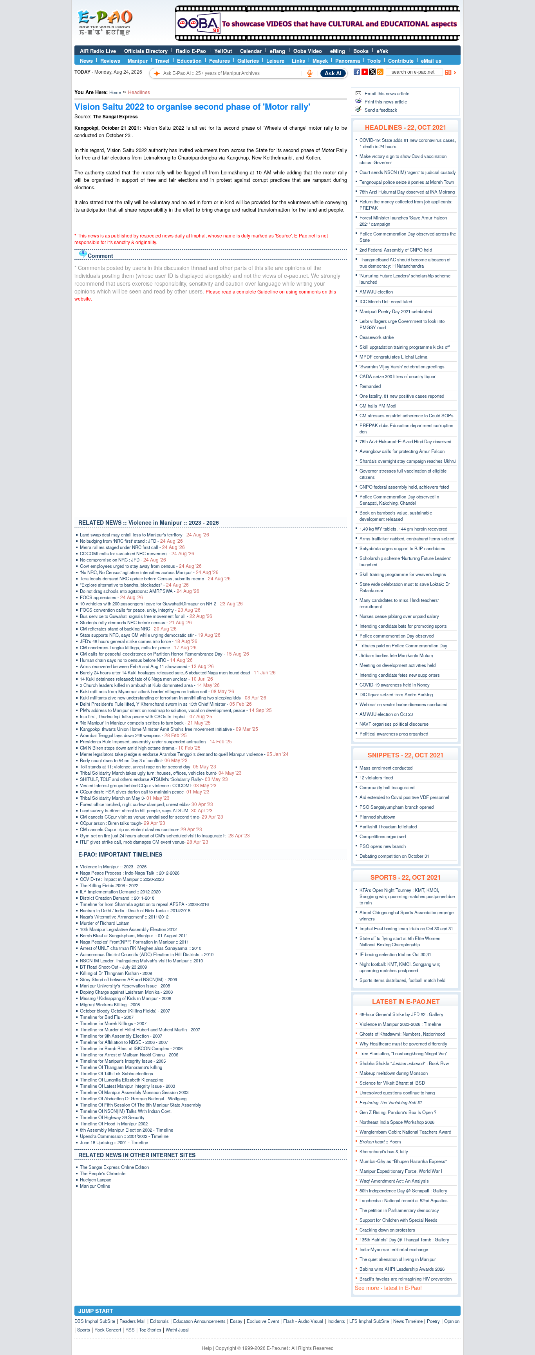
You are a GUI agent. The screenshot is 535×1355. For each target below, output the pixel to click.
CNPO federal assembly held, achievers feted (404, 487)
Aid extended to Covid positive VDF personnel (404, 797)
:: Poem (380, 1141)
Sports (83, 1329)
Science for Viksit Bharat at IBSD (392, 1083)
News (86, 60)
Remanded (370, 386)
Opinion (451, 1321)
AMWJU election (376, 291)
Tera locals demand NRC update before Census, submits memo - (155, 578)
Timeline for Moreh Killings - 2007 (113, 1023)
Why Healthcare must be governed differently (403, 1043)
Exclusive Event (263, 1321)
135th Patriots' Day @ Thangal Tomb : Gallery (404, 1239)
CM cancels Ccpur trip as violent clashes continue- (141, 829)
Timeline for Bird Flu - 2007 (107, 1017)
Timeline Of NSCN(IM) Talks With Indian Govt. (126, 1111)
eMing (337, 50)
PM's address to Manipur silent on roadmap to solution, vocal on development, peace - (176, 710)
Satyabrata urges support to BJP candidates (402, 548)
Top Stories (150, 1329)
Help (207, 1347)
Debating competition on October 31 (394, 856)
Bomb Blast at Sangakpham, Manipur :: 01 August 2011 (134, 935)
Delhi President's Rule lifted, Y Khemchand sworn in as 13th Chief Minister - (166, 704)
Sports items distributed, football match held (402, 980)
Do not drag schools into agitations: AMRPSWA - (139, 591)
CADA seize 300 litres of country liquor (398, 376)
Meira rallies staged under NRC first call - (132, 547)
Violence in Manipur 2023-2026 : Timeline (400, 1024)
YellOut (223, 50)
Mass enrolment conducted (386, 767)
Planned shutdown (377, 816)
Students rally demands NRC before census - (136, 622)
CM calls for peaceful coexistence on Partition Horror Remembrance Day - (164, 653)
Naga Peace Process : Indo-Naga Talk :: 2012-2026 (129, 873)
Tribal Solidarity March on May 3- (125, 798)
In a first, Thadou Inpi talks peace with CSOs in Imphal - (146, 716)
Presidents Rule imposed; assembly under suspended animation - (156, 741)
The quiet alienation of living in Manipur (398, 1259)
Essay (236, 1321)
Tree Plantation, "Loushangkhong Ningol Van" (403, 1053)
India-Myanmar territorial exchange (394, 1249)
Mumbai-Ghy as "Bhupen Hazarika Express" (403, 1161)
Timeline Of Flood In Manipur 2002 (114, 1123)
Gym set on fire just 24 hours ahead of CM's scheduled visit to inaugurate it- (165, 835)
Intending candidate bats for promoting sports (403, 626)
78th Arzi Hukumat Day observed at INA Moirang (407, 191)
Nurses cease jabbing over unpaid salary (399, 616)
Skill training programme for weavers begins (403, 574)
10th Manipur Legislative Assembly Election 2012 (128, 929)
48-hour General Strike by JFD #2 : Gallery (401, 1014)
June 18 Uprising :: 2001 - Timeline (114, 1142)
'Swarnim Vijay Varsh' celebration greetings (402, 366)
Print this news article (386, 101)
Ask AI (333, 73)
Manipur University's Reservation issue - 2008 (125, 985)
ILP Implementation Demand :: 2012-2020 (120, 891)
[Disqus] (210, 407)
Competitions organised (383, 836)
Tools (374, 60)
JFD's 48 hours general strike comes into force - (138, 641)
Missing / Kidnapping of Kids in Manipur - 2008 (125, 998)
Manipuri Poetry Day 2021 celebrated (396, 311)
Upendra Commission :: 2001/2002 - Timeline (124, 1136)
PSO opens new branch (383, 846)
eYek (382, 50)
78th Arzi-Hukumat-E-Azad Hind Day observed (405, 441)
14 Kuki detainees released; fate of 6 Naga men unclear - (146, 679)
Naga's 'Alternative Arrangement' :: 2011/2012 (124, 916)
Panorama (347, 60)
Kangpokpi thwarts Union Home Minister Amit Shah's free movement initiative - (169, 729)
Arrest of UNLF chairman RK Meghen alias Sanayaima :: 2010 (140, 948)
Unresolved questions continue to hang (397, 1092)
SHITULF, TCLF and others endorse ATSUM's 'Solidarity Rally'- (154, 779)
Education (189, 60)
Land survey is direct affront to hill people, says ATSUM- (146, 810)
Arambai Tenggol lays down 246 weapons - (133, 735)
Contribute (401, 60)
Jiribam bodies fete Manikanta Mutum (396, 655)
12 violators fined (376, 777)
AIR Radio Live (98, 50)
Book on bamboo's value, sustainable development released (396, 515)
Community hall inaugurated (387, 787)
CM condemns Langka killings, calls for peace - (138, 647)
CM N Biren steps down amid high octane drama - (140, 748)
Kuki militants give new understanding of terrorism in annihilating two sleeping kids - (173, 697)
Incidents (336, 1321)
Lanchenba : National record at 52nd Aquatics (404, 1200)
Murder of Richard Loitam (105, 923)
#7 (391, 1102)
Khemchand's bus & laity (384, 1151)
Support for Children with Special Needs (398, 1220)
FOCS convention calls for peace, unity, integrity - (140, 610)
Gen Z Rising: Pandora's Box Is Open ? (398, 1112)
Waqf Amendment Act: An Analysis (394, 1180)
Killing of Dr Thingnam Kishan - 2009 (116, 973)
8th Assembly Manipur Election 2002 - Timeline (126, 1130)
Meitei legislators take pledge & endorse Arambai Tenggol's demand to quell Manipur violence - (184, 754)
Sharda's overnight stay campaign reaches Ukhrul (408, 461)
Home (115, 92)
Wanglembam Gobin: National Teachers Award (405, 1132)
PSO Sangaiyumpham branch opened (397, 807)
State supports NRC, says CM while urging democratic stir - (150, 635)
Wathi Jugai (177, 1329)
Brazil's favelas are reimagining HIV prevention (406, 1278)
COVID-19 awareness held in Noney (395, 684)
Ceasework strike (377, 337)
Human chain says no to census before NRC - (136, 660)
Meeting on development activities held (398, 665)
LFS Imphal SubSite (369, 1321)
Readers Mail (132, 1321)
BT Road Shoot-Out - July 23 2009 (113, 967)
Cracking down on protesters (387, 1229)
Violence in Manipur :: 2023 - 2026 (113, 866)
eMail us (431, 60)
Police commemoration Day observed (397, 635)
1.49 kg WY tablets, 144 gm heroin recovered (403, 528)
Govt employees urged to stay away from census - (141, 566)
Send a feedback (381, 110)
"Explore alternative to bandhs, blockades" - (134, 584)
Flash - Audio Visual (303, 1321)
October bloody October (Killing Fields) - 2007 (125, 1010)
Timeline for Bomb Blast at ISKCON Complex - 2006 (131, 1048)
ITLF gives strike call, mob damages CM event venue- (144, 842)
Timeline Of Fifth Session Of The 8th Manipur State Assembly (140, 1104)
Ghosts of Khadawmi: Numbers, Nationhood (402, 1034)
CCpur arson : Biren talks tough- (122, 823)
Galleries (248, 60)
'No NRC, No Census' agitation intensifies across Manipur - (149, 572)
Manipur (138, 60)
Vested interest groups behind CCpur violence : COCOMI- (148, 785)
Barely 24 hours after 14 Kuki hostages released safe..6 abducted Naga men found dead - (178, 672)
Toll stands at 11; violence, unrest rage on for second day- (148, 766)
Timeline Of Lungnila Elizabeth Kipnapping (121, 1079)
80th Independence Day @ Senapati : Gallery (403, 1190)
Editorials (159, 1321)
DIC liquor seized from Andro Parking (396, 694)
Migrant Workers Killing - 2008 (110, 1004)
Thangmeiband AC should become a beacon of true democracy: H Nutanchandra (405, 262)
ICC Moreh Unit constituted (386, 301)
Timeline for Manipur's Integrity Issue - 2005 (123, 1061)
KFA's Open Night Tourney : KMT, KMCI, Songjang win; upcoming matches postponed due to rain (407, 896)
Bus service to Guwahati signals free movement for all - (146, 616)
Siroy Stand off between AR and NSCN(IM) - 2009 (128, 979)
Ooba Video (307, 50)
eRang (277, 50)
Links (298, 60)
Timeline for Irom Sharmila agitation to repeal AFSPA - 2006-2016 (144, 904)
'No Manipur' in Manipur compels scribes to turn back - (145, 722)
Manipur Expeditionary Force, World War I (401, 1171)
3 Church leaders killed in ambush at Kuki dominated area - (150, 685)
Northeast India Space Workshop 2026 (397, 1122)
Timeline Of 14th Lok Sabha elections (116, 1073)
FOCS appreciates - (111, 597)
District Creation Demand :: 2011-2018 (117, 898)
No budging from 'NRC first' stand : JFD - (131, 541)
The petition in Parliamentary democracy (399, 1210)
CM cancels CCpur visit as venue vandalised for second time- (151, 816)
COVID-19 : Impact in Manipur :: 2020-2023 (122, 879)
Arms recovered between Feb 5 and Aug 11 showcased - (147, 666)
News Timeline (408, 1321)
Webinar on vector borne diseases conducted (403, 704)
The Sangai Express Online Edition (114, 1167)
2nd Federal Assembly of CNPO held (396, 249)
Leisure (275, 60)
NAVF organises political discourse (394, 724)
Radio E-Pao (191, 50)
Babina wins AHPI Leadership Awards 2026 (402, 1269)
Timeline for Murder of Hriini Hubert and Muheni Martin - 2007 (140, 1029)
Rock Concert (107, 1329)
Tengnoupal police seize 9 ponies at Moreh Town (407, 182)
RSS (130, 1329)
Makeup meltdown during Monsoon (394, 1073)
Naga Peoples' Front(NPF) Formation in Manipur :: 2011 (134, 941)
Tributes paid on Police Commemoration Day (403, 645)
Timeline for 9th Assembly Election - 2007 (121, 1036)
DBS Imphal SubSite (94, 1321)
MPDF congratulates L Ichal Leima (393, 356)
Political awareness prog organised (394, 733)
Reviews (110, 60)
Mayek (320, 60)
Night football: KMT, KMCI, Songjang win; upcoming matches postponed (400, 967)
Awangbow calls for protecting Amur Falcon (402, 451)
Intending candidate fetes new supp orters (400, 675)
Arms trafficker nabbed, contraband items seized (407, 538)
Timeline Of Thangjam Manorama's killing (121, 1067)
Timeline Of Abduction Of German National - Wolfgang (133, 1098)
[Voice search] (309, 73)
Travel (162, 60)
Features (219, 60)
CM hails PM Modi (378, 405)
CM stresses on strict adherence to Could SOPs (407, 415)
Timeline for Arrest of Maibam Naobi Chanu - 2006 (129, 1054)
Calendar (251, 50)
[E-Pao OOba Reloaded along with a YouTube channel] (317, 39)
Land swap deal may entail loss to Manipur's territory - (144, 534)
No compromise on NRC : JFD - (123, 559)
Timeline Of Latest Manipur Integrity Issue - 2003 (127, 1086)
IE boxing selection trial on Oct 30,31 (395, 954)
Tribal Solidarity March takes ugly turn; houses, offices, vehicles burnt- (161, 773)
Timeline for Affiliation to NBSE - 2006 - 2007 (124, 1042)
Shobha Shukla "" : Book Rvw (404, 1063)
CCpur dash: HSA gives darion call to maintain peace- (145, 791)
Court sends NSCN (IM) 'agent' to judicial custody (408, 172)
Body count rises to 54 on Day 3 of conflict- (134, 760)
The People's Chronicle (102, 1173)
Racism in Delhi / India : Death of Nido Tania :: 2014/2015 (135, 910)
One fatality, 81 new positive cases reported (402, 396)
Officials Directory (146, 50)
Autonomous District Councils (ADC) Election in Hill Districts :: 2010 (146, 954)
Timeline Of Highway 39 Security (112, 1117)
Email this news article (387, 93)
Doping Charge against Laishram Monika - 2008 (126, 992)
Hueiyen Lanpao (95, 1179)
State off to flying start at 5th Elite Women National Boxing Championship (400, 941)
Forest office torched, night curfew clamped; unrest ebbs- (146, 804)
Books (361, 50)
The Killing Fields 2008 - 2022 (109, 885)
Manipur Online (95, 1186)
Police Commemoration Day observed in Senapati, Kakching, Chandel (399, 499)
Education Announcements (199, 1321)
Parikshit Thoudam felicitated (388, 826)
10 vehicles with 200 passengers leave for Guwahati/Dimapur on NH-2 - (161, 603)
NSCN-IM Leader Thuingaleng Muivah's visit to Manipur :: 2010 (141, 960)
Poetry (433, 1321)
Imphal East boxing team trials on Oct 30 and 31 (406, 928)
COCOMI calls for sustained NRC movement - (137, 553)
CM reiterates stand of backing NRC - (128, 628)
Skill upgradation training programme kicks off (405, 347)
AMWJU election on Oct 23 (386, 714)
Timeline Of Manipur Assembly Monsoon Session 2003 (134, 1092)
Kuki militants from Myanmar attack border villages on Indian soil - (157, 691)
